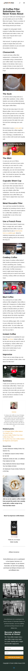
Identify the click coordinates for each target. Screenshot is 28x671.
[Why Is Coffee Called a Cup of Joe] (14, 615)
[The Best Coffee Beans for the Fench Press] (14, 597)
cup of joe (10, 339)
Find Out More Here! (9, 505)
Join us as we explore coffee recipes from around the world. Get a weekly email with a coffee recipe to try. (14, 501)
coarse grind (18, 128)
